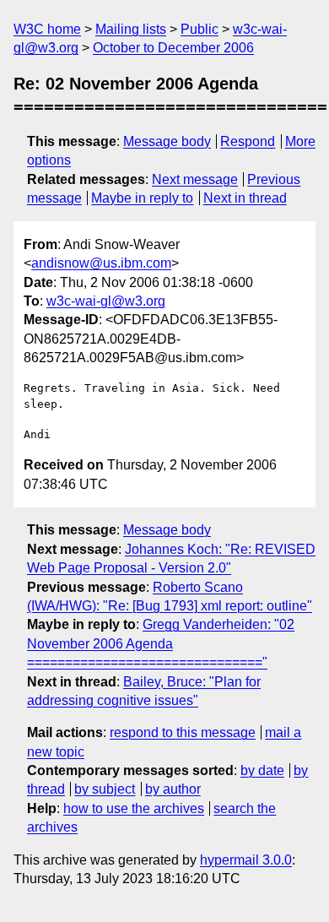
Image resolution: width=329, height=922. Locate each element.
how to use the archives (133, 808)
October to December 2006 (173, 48)
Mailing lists (130, 29)
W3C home (47, 29)
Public (199, 29)
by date (262, 770)
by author (173, 789)
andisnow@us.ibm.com (101, 263)
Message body (167, 141)
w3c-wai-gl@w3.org (105, 301)
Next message (195, 179)
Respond (247, 141)
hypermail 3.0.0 (246, 860)
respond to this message (183, 732)
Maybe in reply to (142, 198)
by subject (104, 789)
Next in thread (245, 198)
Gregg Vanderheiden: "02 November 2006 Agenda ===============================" (160, 643)
